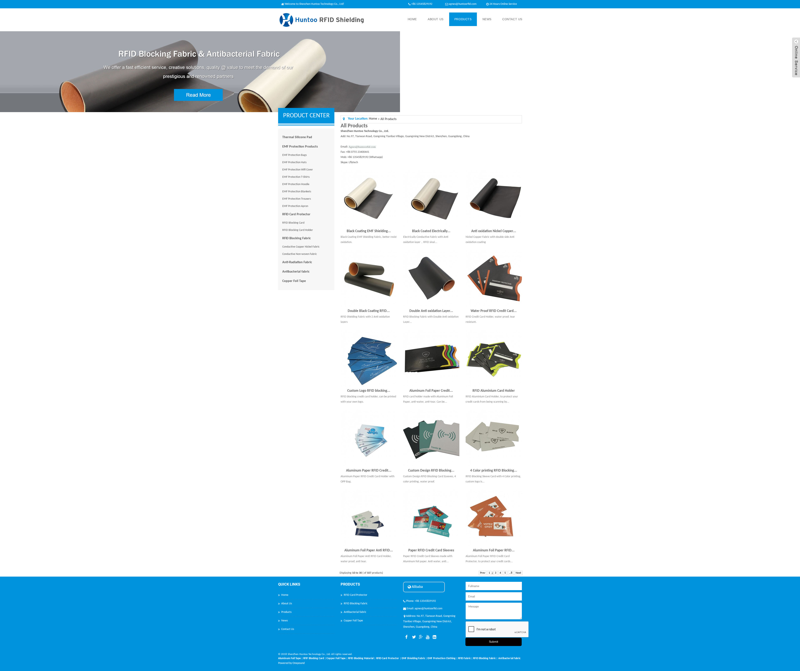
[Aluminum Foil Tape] (289, 655)
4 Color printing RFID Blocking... (493, 470)
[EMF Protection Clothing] (441, 655)
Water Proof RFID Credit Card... (494, 311)
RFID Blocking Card (293, 222)
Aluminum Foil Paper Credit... (431, 391)
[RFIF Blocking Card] (313, 655)
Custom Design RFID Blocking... (431, 470)
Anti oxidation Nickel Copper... (493, 231)
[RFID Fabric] (464, 655)
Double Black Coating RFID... (369, 311)
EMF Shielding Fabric (413, 658)
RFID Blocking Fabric (296, 238)
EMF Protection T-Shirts (296, 177)
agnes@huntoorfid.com (462, 4)
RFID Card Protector (296, 214)
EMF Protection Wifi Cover (297, 169)
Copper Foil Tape (294, 281)
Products (463, 19)
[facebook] (406, 637)
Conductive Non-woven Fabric (299, 254)
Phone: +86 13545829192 (420, 601)
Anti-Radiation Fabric (297, 262)
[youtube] (427, 637)
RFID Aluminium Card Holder (493, 391)
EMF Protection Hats (294, 162)
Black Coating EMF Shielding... (369, 231)
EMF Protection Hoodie (295, 184)
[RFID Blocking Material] (361, 655)
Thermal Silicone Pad (297, 137)
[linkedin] (434, 637)
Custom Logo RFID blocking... (368, 391)
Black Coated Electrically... (431, 231)
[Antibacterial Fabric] (509, 655)
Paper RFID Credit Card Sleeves (431, 550)
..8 (510, 573)
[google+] (420, 637)
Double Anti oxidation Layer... (431, 311)
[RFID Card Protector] (387, 655)
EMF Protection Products (300, 146)
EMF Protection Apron (295, 206)
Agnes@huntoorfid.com (362, 146)
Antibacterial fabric (296, 271)
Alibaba (417, 587)
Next (518, 573)
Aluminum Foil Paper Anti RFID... (368, 550)
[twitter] (413, 637)
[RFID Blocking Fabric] (484, 655)
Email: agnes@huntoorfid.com (424, 608)
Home (412, 19)
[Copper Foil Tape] (336, 655)
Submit (493, 641)
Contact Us (512, 19)
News (486, 19)
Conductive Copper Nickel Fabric (301, 246)
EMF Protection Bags (294, 155)
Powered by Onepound (291, 663)
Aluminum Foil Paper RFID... (494, 550)
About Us (436, 19)
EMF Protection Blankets (296, 191)
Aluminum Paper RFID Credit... (368, 470)
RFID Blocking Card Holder (297, 230)
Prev (482, 573)
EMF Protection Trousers (296, 198)
